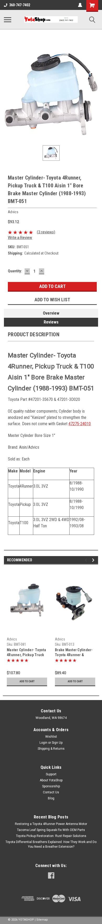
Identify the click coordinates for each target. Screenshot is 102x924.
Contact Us (51, 792)
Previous (87, 560)
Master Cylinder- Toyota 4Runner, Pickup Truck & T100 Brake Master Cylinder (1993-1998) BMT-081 (26, 653)
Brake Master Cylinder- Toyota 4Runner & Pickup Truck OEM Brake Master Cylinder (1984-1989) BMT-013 (75, 653)
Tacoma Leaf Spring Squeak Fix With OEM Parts (51, 830)
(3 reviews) (46, 232)
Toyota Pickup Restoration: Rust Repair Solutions (51, 836)
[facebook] (51, 875)
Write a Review (20, 237)
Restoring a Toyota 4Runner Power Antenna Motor (51, 824)
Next (94, 560)
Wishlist (51, 736)
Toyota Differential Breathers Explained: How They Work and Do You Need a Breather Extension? (51, 844)
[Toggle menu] (7, 19)
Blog (51, 798)
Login (43, 742)
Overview (51, 313)
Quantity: (15, 271)
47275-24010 (80, 423)
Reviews (51, 322)
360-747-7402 (19, 5)
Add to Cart (27, 681)
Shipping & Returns (51, 748)
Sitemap (42, 919)
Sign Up (57, 742)
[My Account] (80, 5)
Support (51, 774)
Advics (12, 639)
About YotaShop (51, 780)
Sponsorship (51, 786)
